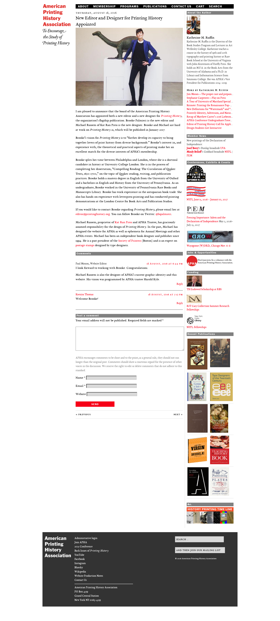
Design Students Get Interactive (204, 128)
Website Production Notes (88, 576)
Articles (86, 10)
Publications (155, 6)
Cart (200, 6)
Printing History (171, 116)
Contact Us (181, 6)
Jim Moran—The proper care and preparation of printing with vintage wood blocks (232, 94)
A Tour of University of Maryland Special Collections (215, 101)
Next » (178, 414)
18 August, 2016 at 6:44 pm (165, 263)
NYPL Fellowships (196, 327)
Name (80, 378)
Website (81, 394)
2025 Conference (83, 546)
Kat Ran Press (123, 222)
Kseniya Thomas (85, 294)
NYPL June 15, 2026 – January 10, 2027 (207, 199)
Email (81, 386)
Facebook (79, 559)
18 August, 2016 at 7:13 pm (165, 294)
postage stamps (85, 245)
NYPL (228, 151)
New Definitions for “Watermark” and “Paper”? (213, 109)
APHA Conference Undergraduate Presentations (213, 120)
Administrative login (85, 538)
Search (215, 6)
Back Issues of (91, 550)
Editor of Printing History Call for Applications (213, 124)
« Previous (83, 414)
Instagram (80, 563)
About (83, 6)
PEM (189, 155)
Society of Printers (129, 241)
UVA (223, 148)
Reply (180, 284)
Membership (104, 6)
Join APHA (80, 542)
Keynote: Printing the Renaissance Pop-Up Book (213, 105)
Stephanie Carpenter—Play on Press (206, 98)
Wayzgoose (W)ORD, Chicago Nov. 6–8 (208, 245)
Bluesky (78, 567)
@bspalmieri (163, 214)
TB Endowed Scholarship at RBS (204, 289)
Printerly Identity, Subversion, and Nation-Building (215, 113)
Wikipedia (80, 571)
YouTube (79, 555)
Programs (129, 6)
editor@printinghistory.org (93, 214)
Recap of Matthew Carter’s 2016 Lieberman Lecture (215, 116)
